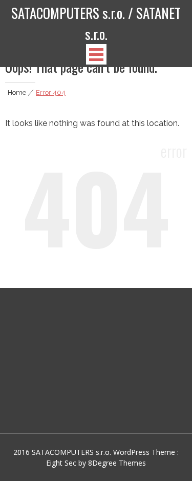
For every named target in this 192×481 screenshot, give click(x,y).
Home (17, 92)
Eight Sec (62, 463)
